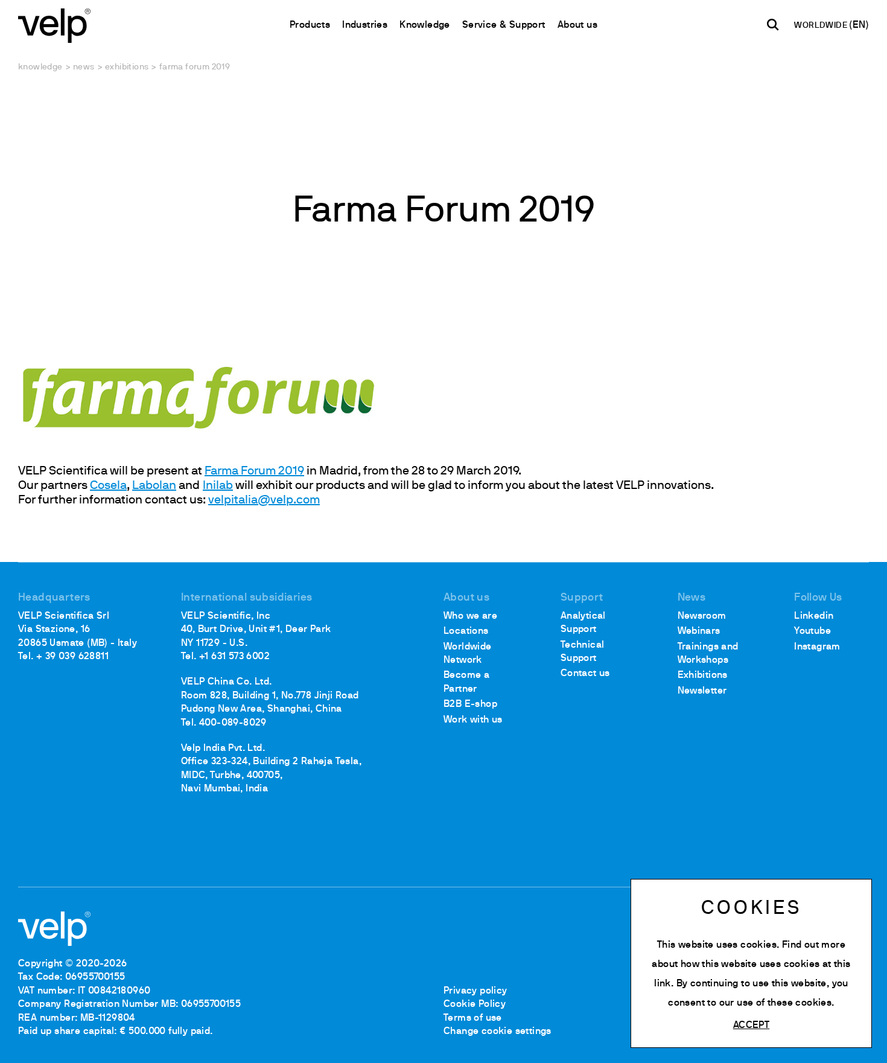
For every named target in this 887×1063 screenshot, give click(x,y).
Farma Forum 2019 (254, 471)
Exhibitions (126, 67)
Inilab (218, 485)
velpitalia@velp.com (264, 500)
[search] (773, 25)
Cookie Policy (475, 1004)
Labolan (154, 485)
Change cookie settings (498, 1031)
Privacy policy (475, 991)
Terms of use (473, 1018)
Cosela (108, 485)
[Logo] (54, 24)
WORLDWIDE (821, 26)
